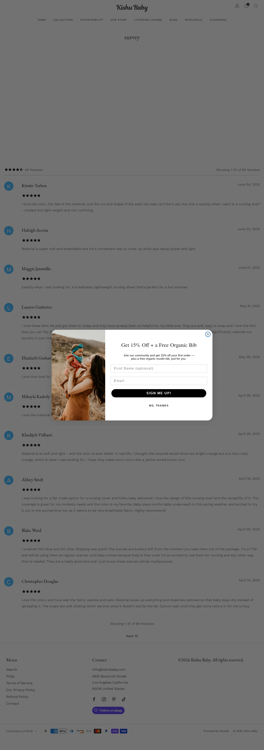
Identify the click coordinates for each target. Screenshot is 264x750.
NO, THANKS (159, 405)
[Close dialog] (207, 334)
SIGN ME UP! (158, 393)
